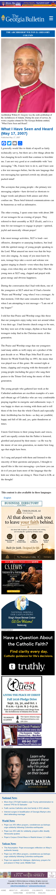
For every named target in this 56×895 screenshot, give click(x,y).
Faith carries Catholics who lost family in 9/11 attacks (26, 808)
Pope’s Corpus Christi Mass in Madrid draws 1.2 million (27, 837)
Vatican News (9, 843)
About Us (13, 890)
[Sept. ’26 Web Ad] (21, 628)
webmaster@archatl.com (37, 886)
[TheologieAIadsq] (28, 559)
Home (3, 890)
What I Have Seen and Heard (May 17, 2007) (27, 131)
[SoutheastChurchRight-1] (21, 745)
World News (8, 820)
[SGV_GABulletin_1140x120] (28, 877)
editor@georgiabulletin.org (19, 886)
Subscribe (18, 893)
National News (9, 798)
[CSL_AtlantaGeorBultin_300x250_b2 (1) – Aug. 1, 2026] (21, 593)
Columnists (37, 890)
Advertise (30, 893)
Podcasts (50, 890)
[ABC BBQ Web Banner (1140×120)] (28, 6)
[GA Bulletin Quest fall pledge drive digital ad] (21, 723)
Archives (25, 890)
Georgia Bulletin (22, 18)
